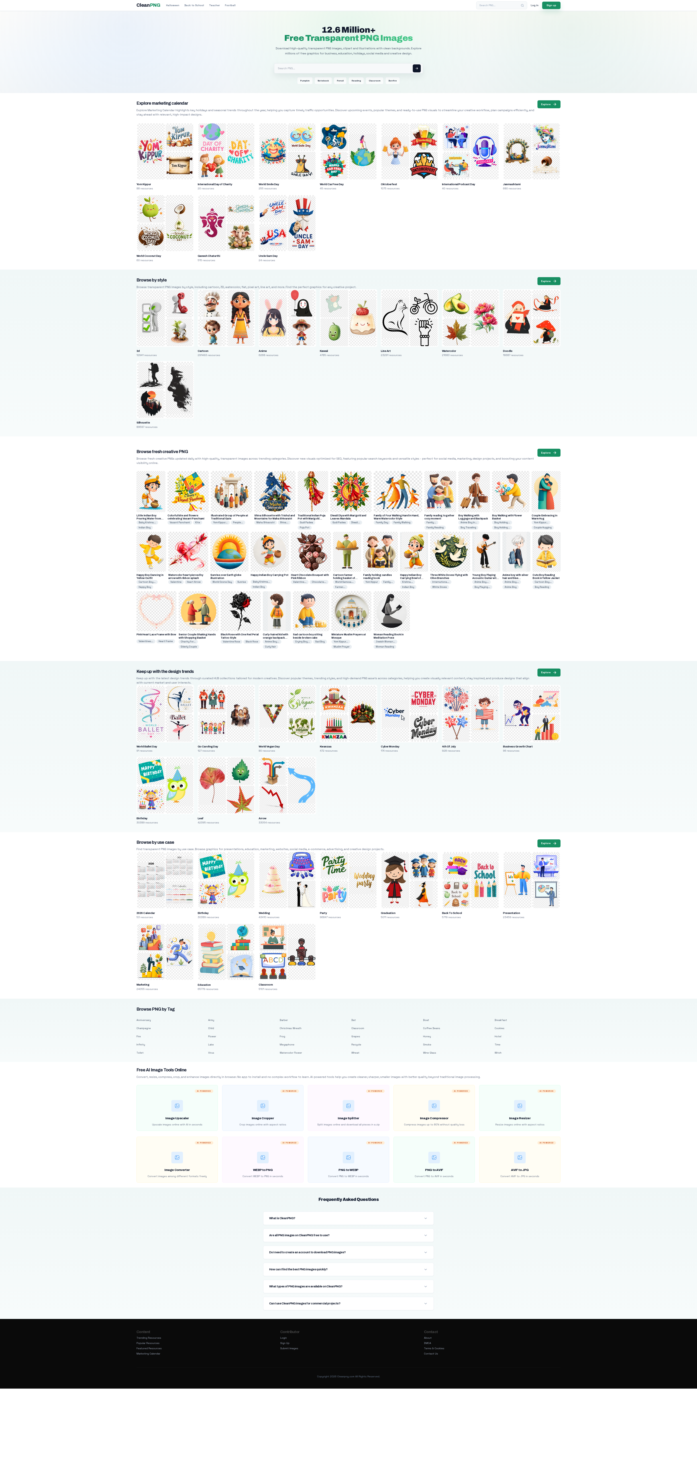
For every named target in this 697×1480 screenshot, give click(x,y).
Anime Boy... (481, 581)
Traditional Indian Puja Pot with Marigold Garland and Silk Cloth (311, 518)
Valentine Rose (231, 641)
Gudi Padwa (306, 522)
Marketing (142, 984)
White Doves (439, 587)
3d (138, 351)
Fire (138, 1036)
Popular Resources (148, 1343)
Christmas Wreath (290, 1028)
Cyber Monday (390, 746)
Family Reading (435, 527)
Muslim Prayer (342, 646)
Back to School (194, 5)
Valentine (176, 581)
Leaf (200, 818)
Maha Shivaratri (265, 522)
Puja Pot (304, 527)
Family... (431, 522)
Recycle (356, 1044)
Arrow (262, 818)
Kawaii (324, 351)
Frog (282, 1036)
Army (211, 1020)
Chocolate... (319, 581)
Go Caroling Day (208, 746)
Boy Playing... (482, 587)
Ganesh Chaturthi (209, 255)
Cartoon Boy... (147, 581)
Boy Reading (542, 587)
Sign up (551, 5)
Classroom (374, 80)
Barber (284, 1020)
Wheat (355, 1052)
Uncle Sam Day (268, 255)
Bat (353, 1020)
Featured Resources (149, 1348)
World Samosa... (344, 581)
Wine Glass (429, 1052)
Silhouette (143, 422)
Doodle (507, 351)
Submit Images (289, 1348)
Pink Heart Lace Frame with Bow (156, 634)
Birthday (141, 818)
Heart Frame (166, 641)
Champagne (143, 1028)
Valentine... (299, 581)
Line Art (386, 351)
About (428, 1337)
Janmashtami (511, 184)
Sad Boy (320, 641)
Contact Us (431, 1353)
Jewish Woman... (385, 641)
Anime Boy (511, 587)
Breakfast (501, 1020)
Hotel (498, 1036)
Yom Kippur (143, 184)
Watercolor (449, 351)
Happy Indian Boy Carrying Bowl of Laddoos (410, 578)
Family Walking (402, 522)
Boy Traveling (468, 527)
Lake (211, 1044)
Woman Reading (385, 646)
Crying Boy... (302, 641)
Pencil (340, 80)
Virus (211, 1052)
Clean (148, 5)
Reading (356, 80)
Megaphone (287, 1044)
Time (497, 1044)
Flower (212, 1036)
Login (283, 1337)
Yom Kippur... (220, 522)
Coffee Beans (431, 1028)
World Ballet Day (146, 746)
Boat (426, 1020)
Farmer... (340, 587)
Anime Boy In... (468, 522)
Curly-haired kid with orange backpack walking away (275, 637)
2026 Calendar (145, 913)
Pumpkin (305, 80)
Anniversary (143, 1020)
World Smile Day (269, 184)
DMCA (427, 1343)
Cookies (499, 1028)
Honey (427, 1036)
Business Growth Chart (518, 746)
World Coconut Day (148, 255)
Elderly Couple (189, 646)
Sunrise (241, 581)
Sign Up (285, 1343)
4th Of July (449, 746)
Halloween (172, 5)
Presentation (511, 913)
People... (238, 522)
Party (323, 913)
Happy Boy (145, 587)
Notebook (323, 80)
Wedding (264, 913)
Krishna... (407, 581)
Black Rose (252, 641)
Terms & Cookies (434, 1348)
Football (230, 5)
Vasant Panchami (180, 522)
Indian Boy (145, 527)
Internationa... (440, 581)
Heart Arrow (194, 581)
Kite (197, 522)
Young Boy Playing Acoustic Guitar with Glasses (485, 578)
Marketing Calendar (148, 1353)
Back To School (452, 913)
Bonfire (392, 80)
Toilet (140, 1052)
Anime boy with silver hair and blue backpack (515, 578)
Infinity (140, 1044)
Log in (535, 5)
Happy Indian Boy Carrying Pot (269, 575)
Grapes (355, 1036)
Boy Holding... (502, 522)
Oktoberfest (389, 184)
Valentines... (146, 641)
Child (211, 1028)
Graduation (388, 913)
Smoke (427, 1044)
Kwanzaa (325, 746)
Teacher (214, 5)
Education (204, 984)
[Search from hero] (417, 68)
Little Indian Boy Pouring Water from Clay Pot (148, 518)
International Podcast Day (458, 184)
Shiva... (284, 522)
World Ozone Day (222, 581)
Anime (263, 351)
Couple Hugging (543, 527)
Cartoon (203, 351)
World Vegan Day (269, 746)
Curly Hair (270, 646)
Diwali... (355, 522)
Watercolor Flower (291, 1052)
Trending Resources (148, 1337)
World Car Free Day (332, 184)
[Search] (522, 5)
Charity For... (188, 641)
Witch (498, 1052)
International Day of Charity (215, 184)
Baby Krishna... (147, 522)
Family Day (382, 522)
